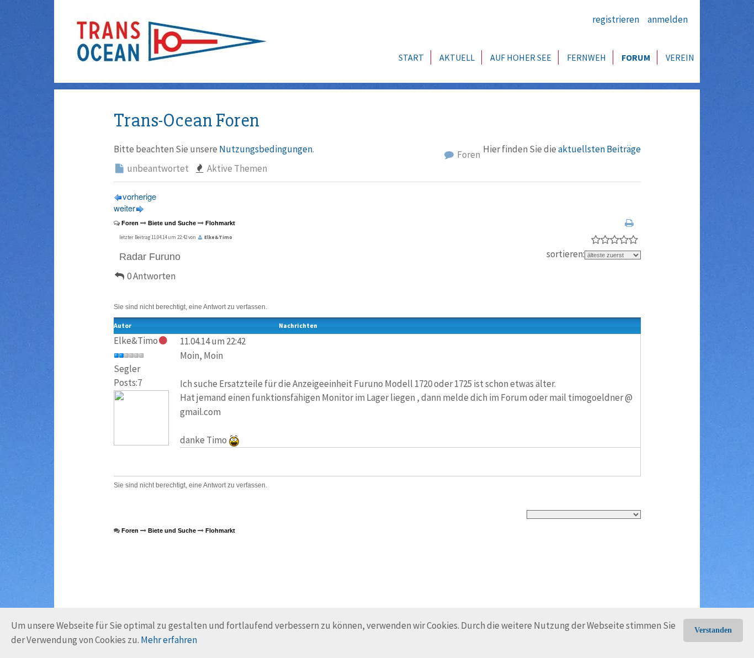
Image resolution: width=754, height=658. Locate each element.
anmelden (667, 19)
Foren (467, 154)
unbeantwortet (157, 168)
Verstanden (713, 630)
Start (411, 57)
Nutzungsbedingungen (265, 149)
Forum (636, 57)
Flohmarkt (220, 223)
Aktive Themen (236, 168)
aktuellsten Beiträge (599, 149)
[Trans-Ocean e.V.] (168, 41)
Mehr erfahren (169, 640)
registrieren (615, 19)
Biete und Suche (172, 223)
